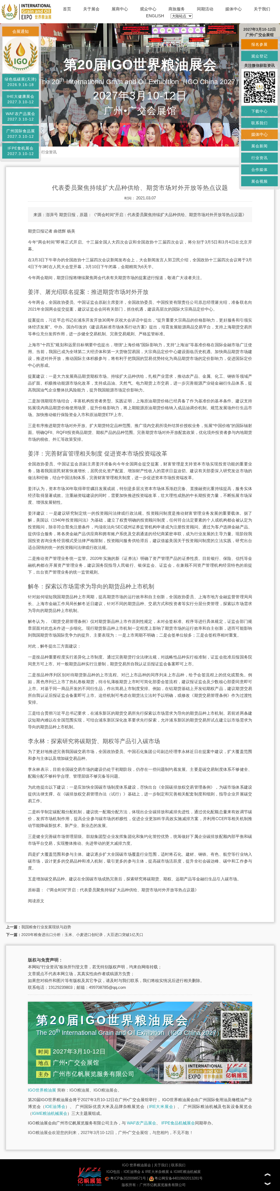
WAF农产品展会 (141, 1123)
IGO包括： (115, 1172)
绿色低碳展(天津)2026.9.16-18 (21, 82)
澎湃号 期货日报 (60, 214)
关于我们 (262, 9)
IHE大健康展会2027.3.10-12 (20, 99)
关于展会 (91, 9)
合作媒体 (259, 169)
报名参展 (259, 44)
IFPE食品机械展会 (178, 1123)
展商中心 (120, 9)
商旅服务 (176, 9)
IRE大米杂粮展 (157, 1172)
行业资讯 (49, 152)
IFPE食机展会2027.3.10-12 (20, 151)
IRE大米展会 (161, 1106)
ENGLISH (155, 15)
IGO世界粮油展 (42, 1090)
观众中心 (148, 9)
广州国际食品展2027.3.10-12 (20, 134)
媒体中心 (233, 9)
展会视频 (259, 181)
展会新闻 (259, 146)
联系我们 (178, 1165)
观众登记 (259, 56)
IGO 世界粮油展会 (136, 1165)
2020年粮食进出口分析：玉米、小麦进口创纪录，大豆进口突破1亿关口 (82, 934)
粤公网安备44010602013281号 (178, 1178)
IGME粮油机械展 (187, 1172)
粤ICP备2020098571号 (128, 1178)
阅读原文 (36, 900)
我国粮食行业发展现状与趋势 (46, 927)
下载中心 (259, 111)
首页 (67, 9)
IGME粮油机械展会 (49, 1113)
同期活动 (205, 9)
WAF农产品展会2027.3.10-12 (20, 116)
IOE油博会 (55, 1106)
